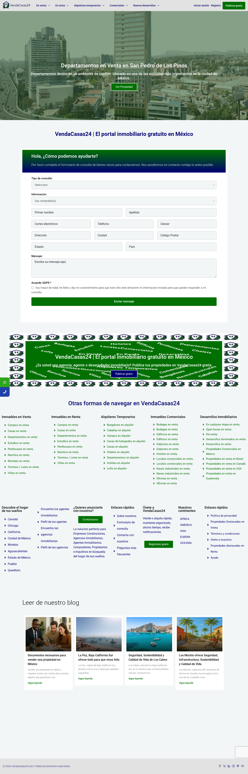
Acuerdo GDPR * (41, 282)
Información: (39, 194)
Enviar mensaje (124, 301)
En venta (41, 5)
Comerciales (117, 5)
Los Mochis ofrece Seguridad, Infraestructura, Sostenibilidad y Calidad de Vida (199, 660)
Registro (216, 5)
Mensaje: (36, 256)
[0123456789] (5, 382)
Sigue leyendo (35, 683)
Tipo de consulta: (41, 178)
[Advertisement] (124, 731)
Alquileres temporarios (87, 5)
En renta (60, 5)
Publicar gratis (233, 5)
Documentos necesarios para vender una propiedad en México (47, 660)
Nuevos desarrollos (144, 5)
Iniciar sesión (201, 5)
